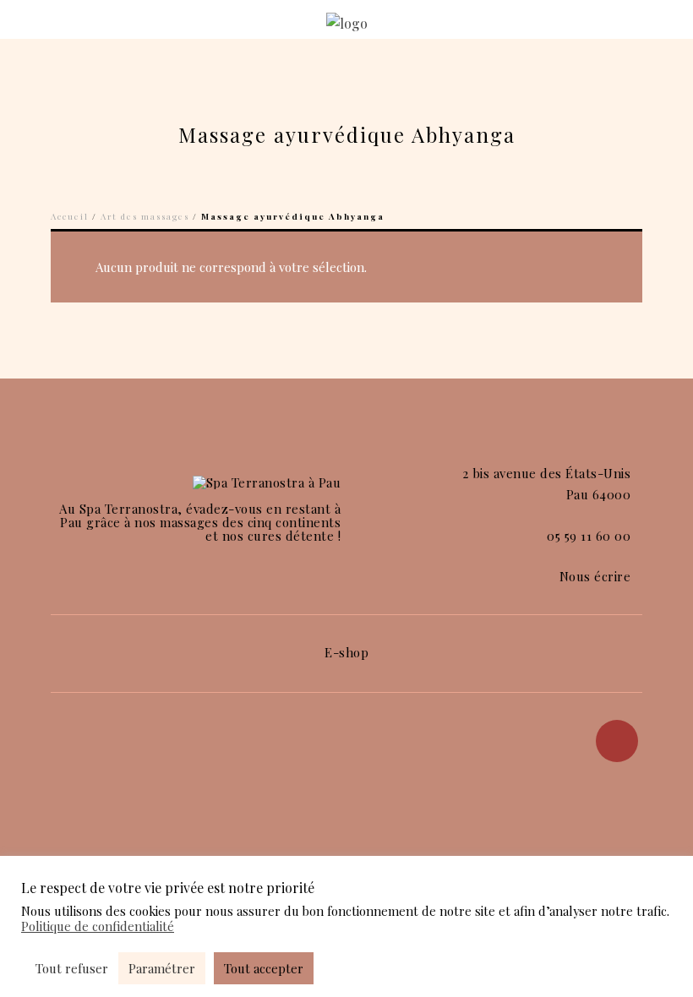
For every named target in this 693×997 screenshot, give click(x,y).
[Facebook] (617, 741)
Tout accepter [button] (263, 968)
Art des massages (145, 216)
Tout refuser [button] (71, 968)
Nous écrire (595, 576)
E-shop (346, 652)
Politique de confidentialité (97, 926)
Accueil (70, 216)
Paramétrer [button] (161, 968)
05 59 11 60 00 (588, 535)
